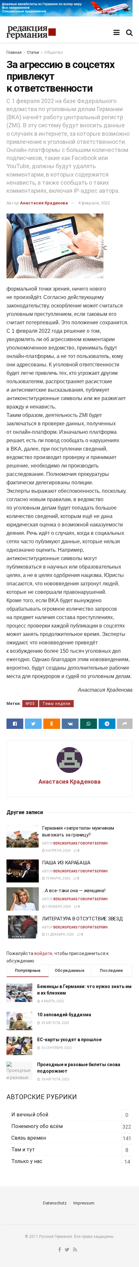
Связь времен (28, 1138)
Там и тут (23, 1149)
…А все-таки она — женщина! (73, 890)
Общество (53, 52)
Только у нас (26, 1161)
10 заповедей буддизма (64, 1014)
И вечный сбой (29, 1115)
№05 (30, 703)
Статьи (33, 52)
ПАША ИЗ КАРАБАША (66, 863)
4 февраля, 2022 (94, 203)
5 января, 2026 (58, 906)
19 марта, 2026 (57, 878)
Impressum (83, 1203)
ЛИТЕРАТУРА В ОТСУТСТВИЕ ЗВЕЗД (82, 919)
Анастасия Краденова (44, 203)
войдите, (43, 953)
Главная (14, 52)
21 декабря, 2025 (59, 934)
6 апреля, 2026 (57, 850)
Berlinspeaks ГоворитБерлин (80, 843)
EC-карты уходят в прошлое (69, 1039)
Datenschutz (55, 1203)
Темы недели (56, 703)
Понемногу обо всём (37, 1126)
